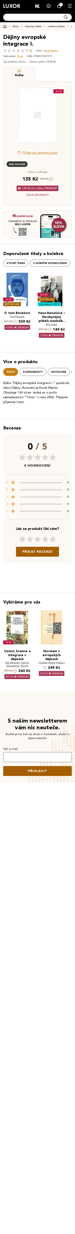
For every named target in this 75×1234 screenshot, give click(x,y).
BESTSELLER (12, 304)
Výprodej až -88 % (49, 304)
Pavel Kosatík (17, 316)
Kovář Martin (51, 50)
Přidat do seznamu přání (40, 153)
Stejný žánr (16, 263)
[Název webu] (11, 6)
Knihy (16, 26)
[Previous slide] (13, 115)
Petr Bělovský (12, 662)
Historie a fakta (33, 26)
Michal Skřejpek (20, 667)
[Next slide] (62, 115)
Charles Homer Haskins (51, 662)
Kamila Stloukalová (17, 664)
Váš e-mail (10, 749)
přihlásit (37, 771)
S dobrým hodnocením (50, 263)
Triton (20, 56)
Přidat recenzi (37, 551)
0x (30, 50)
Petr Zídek (51, 324)
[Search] (66, 17)
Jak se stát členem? (37, 194)
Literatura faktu (56, 26)
